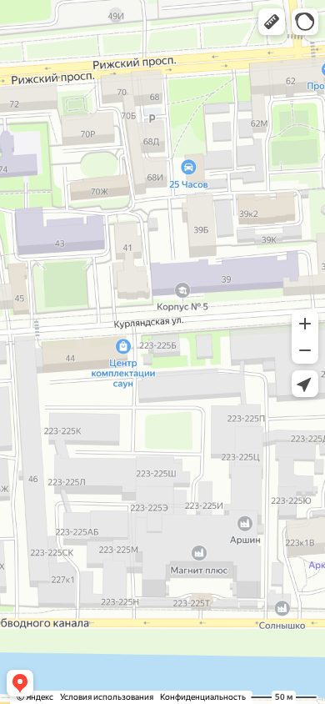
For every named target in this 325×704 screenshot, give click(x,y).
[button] (271, 21)
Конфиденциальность (203, 696)
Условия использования (106, 696)
